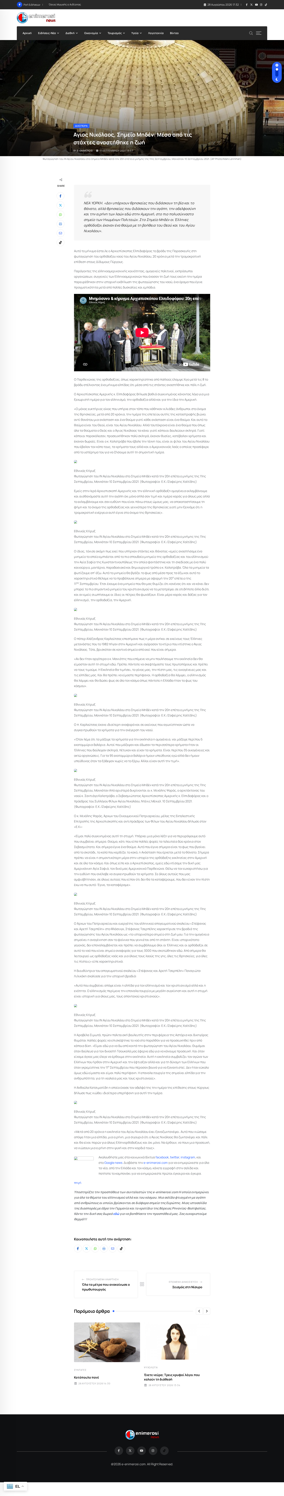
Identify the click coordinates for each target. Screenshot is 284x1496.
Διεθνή (70, 33)
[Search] (251, 32)
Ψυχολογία (151, 1367)
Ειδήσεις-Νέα (47, 33)
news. (118, 1163)
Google (109, 1163)
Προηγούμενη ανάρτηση (102, 1279)
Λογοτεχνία (156, 33)
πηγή (77, 1183)
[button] (199, 1311)
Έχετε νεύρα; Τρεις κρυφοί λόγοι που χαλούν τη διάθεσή (172, 1377)
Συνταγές (80, 1370)
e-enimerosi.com (156, 1163)
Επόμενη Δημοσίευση (183, 1282)
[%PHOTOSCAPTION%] (75, 461)
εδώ (116, 1214)
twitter (174, 1157)
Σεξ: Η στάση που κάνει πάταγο (67, 4)
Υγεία (135, 33)
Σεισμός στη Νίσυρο (187, 1287)
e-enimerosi (85, 150)
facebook (162, 1157)
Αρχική (27, 33)
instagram (188, 1157)
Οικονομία (91, 33)
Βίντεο (174, 33)
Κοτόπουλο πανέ (86, 1377)
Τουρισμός (115, 33)
